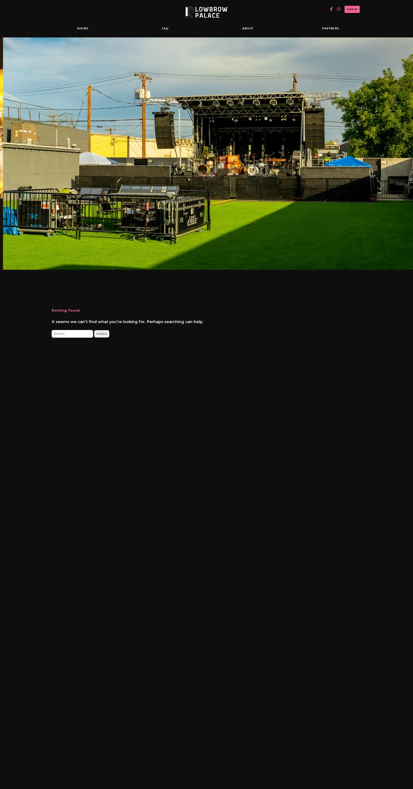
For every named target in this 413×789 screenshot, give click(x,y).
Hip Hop (172, 165)
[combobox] (165, 113)
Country (172, 183)
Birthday (168, 82)
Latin (169, 202)
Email (165, 26)
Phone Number (175, 104)
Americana (175, 192)
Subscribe (202, 213)
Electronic (174, 174)
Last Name (171, 64)
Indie (169, 146)
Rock (169, 155)
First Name (171, 45)
